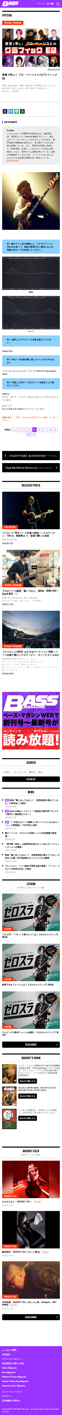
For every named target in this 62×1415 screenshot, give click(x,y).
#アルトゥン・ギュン (28, 658)
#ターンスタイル (29, 664)
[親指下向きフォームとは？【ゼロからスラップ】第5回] (31, 962)
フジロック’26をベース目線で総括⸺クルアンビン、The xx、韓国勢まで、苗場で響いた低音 (28, 534)
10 (28, 434)
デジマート (7, 1395)
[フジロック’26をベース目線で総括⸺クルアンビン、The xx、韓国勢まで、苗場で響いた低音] (31, 510)
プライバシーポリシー (12, 1358)
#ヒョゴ (30, 667)
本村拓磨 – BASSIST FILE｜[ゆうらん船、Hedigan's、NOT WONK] (29, 1303)
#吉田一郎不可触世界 (28, 88)
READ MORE (31, 1044)
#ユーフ (5, 670)
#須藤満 (15, 91)
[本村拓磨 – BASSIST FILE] (31, 1280)
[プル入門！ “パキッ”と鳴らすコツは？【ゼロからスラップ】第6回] (31, 912)
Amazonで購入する (27, 1080)
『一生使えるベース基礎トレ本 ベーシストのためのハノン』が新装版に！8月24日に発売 (32, 823)
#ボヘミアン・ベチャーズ (46, 667)
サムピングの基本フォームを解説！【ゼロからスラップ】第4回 (30, 1033)
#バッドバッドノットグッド (14, 667)
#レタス (13, 670)
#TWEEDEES (38, 85)
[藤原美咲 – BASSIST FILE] (31, 1229)
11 (33, 434)
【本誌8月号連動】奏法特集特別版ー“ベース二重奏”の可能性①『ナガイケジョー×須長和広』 (34, 455)
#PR (25, 597)
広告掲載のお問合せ (11, 1400)
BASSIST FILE (10, 1195)
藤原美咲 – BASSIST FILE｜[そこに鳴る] (21, 1251)
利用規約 (6, 1354)
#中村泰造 (6, 88)
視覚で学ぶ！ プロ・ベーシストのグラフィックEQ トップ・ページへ (30, 419)
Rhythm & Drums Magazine (14, 1376)
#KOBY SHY (6, 597)
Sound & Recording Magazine (15, 1381)
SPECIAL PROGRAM (12, 22)
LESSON (7, 928)
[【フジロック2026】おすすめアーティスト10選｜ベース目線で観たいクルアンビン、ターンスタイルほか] (31, 629)
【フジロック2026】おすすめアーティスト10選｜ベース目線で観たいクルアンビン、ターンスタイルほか (30, 653)
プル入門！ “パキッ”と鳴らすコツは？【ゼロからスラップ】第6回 (30, 935)
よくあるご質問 (9, 1349)
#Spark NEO (33, 597)
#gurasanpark (13, 85)
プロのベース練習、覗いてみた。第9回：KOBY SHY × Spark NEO (30, 592)
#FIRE (4, 85)
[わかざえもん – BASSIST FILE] (31, 1179)
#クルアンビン (37, 661)
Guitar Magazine (9, 1367)
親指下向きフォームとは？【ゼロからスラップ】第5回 (28, 984)
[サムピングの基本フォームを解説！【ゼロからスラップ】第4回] (31, 1010)
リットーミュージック (12, 1391)
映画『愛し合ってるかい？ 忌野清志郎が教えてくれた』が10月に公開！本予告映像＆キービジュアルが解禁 (32, 856)
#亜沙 (14, 88)
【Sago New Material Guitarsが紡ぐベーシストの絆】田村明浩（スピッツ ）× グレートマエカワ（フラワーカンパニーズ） (32, 467)
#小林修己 (37, 600)
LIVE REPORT (10, 526)
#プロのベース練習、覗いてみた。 (16, 600)
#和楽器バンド (44, 88)
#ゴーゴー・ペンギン (11, 664)
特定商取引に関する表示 (13, 1363)
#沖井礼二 (6, 91)
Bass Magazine (8, 1372)
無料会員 (37, 1202)
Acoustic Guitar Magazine (13, 1385)
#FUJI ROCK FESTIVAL (9, 539)
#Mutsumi (29, 85)
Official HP (13, 160)
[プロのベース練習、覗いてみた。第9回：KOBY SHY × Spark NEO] (31, 568)
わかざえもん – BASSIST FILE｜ (17, 1201)
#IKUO (21, 85)
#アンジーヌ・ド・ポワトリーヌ (16, 661)
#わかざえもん (50, 85)
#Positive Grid (17, 597)
